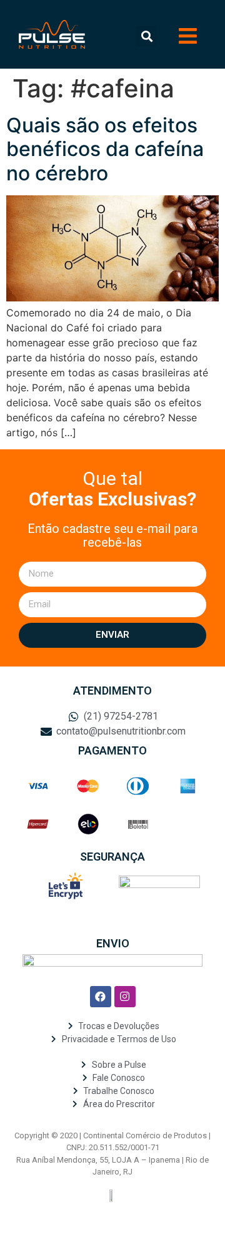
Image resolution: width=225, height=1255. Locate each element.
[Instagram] (125, 996)
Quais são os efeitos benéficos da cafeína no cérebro (105, 149)
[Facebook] (100, 996)
